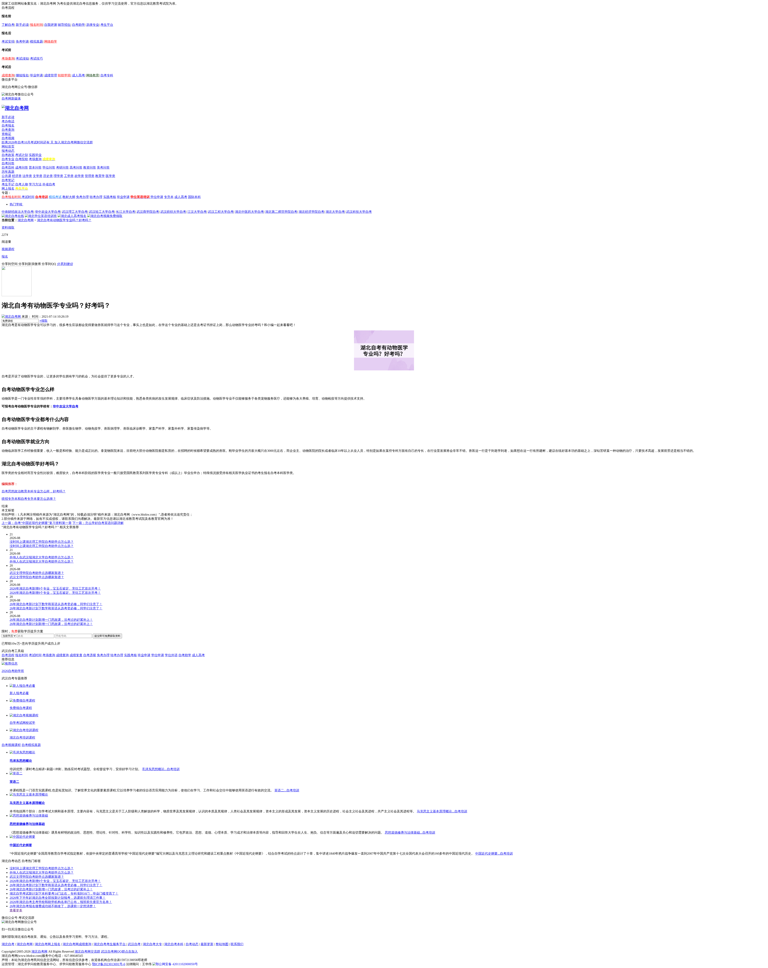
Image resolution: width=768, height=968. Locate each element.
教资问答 (89, 167)
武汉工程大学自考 (221, 211)
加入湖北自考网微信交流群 (73, 142)
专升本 (169, 197)
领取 (43, 320)
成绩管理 (50, 75)
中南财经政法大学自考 (18, 211)
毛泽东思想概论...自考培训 (161, 769)
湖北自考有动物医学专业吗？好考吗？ (64, 220)
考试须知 (22, 58)
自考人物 (21, 184)
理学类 (58, 176)
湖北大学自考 (335, 211)
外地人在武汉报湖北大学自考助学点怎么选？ (42, 872)
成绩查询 (8, 75)
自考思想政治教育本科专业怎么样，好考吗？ (34, 491)
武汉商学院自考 (148, 211)
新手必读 (22, 24)
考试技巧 (36, 58)
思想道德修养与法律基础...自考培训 (410, 832)
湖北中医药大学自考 (249, 211)
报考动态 (8, 150)
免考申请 (22, 41)
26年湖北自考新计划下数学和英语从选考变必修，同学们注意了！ (56, 885)
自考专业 (8, 159)
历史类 (48, 176)
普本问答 (35, 167)
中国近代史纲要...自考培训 (494, 853)
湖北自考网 (26, 220)
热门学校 (16, 204)
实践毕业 (35, 155)
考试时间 (28, 197)
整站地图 (222, 944)
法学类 (27, 176)
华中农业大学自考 (48, 211)
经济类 (17, 176)
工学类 (69, 176)
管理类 (89, 176)
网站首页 (8, 146)
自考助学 (78, 24)
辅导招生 (64, 24)
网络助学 (50, 41)
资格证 (6, 134)
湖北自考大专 (152, 944)
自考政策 (8, 155)
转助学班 (64, 75)
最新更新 (207, 944)
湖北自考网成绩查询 (77, 944)
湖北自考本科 (173, 944)
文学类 (37, 176)
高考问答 (76, 167)
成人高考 (78, 75)
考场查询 (8, 58)
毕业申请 (36, 75)
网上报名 (8, 188)
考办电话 (8, 121)
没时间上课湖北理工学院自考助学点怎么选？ (42, 868)
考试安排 (8, 41)
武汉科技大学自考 (359, 211)
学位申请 (156, 197)
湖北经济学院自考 (311, 211)
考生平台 (106, 24)
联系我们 (237, 944)
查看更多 (16, 910)
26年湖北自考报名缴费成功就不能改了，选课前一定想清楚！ (53, 906)
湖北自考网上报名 (47, 944)
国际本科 (194, 197)
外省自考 (48, 184)
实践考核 (109, 197)
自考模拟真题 (31, 745)
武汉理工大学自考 (75, 211)
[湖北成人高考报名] (72, 216)
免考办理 (82, 197)
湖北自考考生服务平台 (110, 944)
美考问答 (103, 167)
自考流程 (8, 655)
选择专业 (92, 24)
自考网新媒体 (11, 98)
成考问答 (21, 167)
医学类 (110, 176)
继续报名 (22, 75)
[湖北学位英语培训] (41, 216)
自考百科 (8, 167)
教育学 (100, 176)
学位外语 (171, 655)
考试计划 (21, 155)
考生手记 (8, 184)
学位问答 (48, 167)
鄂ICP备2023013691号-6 (108, 964)
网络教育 (92, 75)
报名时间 (36, 24)
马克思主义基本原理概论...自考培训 (442, 811)
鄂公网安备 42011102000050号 (177, 964)
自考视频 (8, 138)
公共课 (6, 176)
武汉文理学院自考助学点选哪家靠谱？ (37, 876)
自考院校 (21, 159)
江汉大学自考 (197, 211)
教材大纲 (68, 197)
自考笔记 (8, 180)
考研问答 (62, 167)
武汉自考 (134, 944)
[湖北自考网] (15, 108)
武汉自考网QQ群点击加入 (119, 951)
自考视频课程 (11, 745)
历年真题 (8, 171)
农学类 (79, 176)
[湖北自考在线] (13, 216)
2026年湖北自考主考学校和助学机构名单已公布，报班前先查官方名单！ (61, 902)
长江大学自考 (125, 211)
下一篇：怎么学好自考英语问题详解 (98, 523)
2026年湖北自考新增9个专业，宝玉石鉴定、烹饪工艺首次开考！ (55, 881)
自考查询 (8, 129)
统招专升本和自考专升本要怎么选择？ (29, 498)
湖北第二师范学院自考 (281, 211)
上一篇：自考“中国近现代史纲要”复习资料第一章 (37, 523)
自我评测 (50, 24)
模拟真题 (36, 41)
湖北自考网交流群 (87, 951)
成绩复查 (76, 655)
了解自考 (8, 24)
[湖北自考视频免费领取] (104, 216)
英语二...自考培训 (286, 790)
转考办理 (96, 197)
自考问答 (8, 163)
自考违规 (89, 655)
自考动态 (192, 944)
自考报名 (8, 125)
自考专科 (106, 75)
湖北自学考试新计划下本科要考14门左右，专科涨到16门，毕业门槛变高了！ (64, 893)
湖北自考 (8, 944)
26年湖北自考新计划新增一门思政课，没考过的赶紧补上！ (51, 889)
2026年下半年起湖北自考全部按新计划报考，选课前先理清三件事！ (58, 897)
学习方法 (35, 184)
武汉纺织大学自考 (173, 211)
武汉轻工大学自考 (102, 211)
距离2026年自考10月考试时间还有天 (28, 142)
